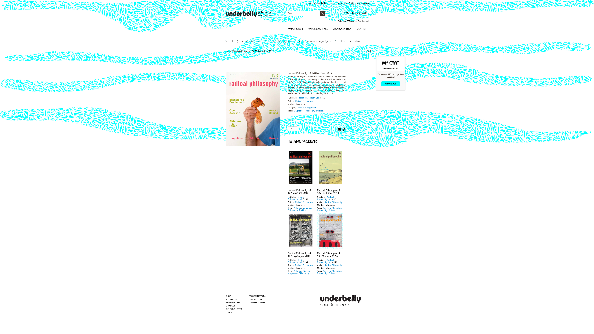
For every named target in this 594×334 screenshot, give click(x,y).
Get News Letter (234, 309)
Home (228, 51)
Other (357, 41)
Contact (333, 3)
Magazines (298, 110)
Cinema (306, 271)
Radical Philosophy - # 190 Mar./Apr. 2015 (328, 254)
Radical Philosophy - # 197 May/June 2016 (299, 191)
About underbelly (257, 296)
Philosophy (310, 110)
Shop (228, 296)
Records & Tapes (251, 41)
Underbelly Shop (342, 29)
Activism (297, 208)
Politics (319, 110)
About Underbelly (317, 3)
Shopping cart (233, 303)
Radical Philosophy (304, 101)
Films (342, 41)
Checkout (390, 84)
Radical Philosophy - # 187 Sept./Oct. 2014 (328, 192)
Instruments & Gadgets (317, 41)
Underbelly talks (318, 29)
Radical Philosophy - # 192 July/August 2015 (299, 254)
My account (231, 299)
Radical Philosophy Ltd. (309, 97)
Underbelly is (295, 29)
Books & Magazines (282, 41)
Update (343, 3)
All (231, 41)
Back (369, 51)
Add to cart (341, 130)
